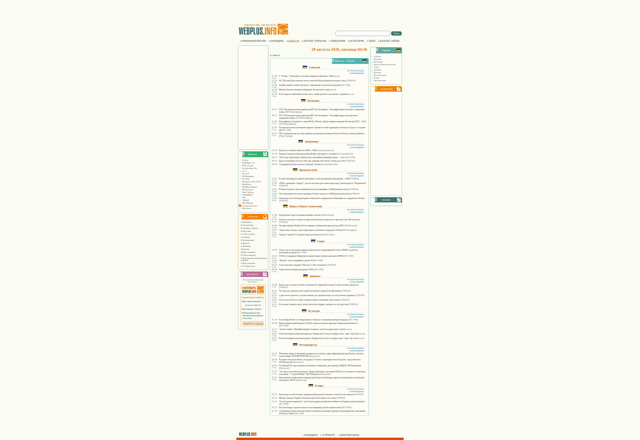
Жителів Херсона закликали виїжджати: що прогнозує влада (304, 89)
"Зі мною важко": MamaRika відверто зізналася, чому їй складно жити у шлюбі (312, 329)
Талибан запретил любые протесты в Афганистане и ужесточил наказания (309, 85)
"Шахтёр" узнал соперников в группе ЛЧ (296, 260)
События (246, 237)
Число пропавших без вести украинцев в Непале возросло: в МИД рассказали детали (314, 194)
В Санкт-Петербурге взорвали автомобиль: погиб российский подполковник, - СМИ (314, 179)
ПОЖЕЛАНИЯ (338, 41)
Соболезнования (249, 255)
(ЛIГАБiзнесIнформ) (293, 112)
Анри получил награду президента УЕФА (296, 269)
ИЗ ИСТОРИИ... (357, 41)
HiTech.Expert (247, 166)
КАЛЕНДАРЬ (277, 41)
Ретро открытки (248, 252)
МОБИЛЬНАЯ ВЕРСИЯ (254, 41)
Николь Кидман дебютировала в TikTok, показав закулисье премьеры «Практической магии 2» (318, 323)
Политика (378, 59)
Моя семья (246, 231)
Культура (377, 72)
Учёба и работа (248, 234)
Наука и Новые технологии (385, 64)
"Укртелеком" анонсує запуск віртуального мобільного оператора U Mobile (310, 230)
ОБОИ (372, 41)
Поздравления (248, 240)
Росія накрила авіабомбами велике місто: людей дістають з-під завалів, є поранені (313, 94)
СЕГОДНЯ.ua (247, 195)
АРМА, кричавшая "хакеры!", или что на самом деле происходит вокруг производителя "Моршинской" (322, 183)
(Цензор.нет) (314, 356)
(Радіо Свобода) (285, 136)
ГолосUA (245, 174)
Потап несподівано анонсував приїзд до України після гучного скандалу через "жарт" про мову (319, 334)
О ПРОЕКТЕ (329, 435)
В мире (377, 78)
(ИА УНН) (345, 85)
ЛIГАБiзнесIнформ (249, 187)
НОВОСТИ (294, 41)
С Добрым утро (248, 266)
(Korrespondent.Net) (325, 150)
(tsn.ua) (337, 76)
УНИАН (245, 200)
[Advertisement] (320, 12)
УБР (243, 198)
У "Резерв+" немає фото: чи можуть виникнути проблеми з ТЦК (306, 76)
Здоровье (378, 70)
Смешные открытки (250, 228)
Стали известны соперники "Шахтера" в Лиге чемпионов (302, 265)
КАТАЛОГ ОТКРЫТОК (315, 41)
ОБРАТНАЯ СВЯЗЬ (349, 435)
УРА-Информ (247, 203)
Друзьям (245, 243)
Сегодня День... (248, 225)
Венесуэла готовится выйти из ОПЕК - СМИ (298, 150)
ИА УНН (245, 179)
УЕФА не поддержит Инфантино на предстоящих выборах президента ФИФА (311, 256)
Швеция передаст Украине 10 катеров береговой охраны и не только (307, 398)
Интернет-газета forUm (251, 182)
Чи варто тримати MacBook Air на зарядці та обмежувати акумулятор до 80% (311, 225)
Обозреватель (247, 190)
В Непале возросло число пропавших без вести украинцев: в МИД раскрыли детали (314, 189)
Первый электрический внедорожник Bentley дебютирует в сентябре (307, 154)
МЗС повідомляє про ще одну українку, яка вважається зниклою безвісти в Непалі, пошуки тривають (321, 133)
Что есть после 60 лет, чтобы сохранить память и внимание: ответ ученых (309, 300)
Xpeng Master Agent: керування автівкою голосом (300, 215)
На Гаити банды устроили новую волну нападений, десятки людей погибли (310, 407)
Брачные (245, 249)
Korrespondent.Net (249, 168)
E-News (244, 160)
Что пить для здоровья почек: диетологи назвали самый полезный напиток (310, 291)
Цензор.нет (246, 208)
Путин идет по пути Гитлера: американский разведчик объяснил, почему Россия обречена (316, 394)
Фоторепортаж (380, 75)
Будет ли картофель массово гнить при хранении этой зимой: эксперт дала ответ (312, 161)
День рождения (248, 263)
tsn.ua (244, 171)
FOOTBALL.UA (248, 163)
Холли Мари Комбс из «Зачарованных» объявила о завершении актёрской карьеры (313, 320)
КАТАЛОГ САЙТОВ (389, 41)
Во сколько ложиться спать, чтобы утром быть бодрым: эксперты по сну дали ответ (314, 304)
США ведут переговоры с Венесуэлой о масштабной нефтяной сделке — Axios (312, 157)
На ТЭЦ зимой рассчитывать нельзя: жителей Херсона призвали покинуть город (312, 80)
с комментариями (356, 73)
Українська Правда (249, 206)
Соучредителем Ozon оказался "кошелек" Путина (299, 164)
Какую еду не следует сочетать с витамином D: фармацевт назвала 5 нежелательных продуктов (319, 285)
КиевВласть (246, 184)
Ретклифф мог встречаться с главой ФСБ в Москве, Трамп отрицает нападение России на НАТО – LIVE (322, 121)
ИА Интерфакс (247, 176)
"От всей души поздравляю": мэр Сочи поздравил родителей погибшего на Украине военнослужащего (322, 401)
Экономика (378, 62)
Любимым (246, 246)
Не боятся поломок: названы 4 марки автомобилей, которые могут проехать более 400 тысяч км (319, 219)
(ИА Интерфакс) (349, 230)
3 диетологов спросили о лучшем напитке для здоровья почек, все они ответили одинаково (317, 295)
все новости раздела (355, 70)
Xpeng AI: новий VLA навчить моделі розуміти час (300, 234)
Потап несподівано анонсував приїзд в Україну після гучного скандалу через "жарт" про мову (318, 338)
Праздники (246, 222)
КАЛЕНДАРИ (311, 435)
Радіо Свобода (247, 192)
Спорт (376, 67)
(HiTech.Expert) (327, 215)
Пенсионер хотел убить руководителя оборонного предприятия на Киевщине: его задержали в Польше (322, 198)
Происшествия (380, 80)
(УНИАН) (351, 80)
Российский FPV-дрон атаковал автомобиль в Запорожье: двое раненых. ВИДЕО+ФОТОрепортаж (320, 365)
